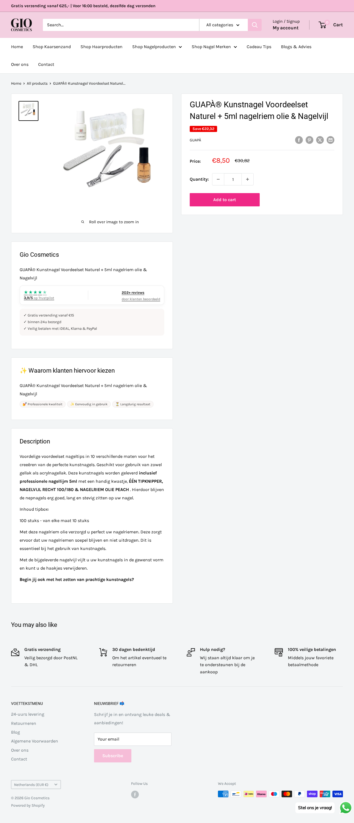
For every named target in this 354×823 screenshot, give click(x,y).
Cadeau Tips (259, 46)
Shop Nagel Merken (211, 46)
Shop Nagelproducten (154, 46)
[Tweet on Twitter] (320, 140)
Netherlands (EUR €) (31, 785)
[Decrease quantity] (218, 179)
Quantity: (199, 179)
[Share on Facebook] (299, 140)
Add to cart (224, 199)
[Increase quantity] (247, 179)
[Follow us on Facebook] (135, 794)
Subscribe (112, 755)
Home (17, 46)
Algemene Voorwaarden (34, 741)
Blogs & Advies (296, 46)
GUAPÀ (195, 140)
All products (37, 83)
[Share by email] (330, 140)
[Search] (255, 25)
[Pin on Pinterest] (309, 140)
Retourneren (23, 723)
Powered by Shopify (28, 805)
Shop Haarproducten (101, 46)
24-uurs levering (27, 714)
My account (286, 27)
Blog (15, 732)
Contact (46, 64)
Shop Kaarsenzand (52, 46)
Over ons (19, 64)
